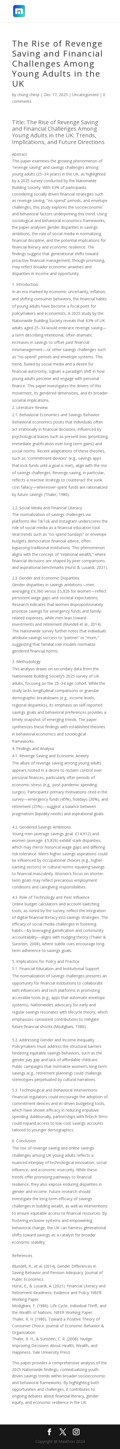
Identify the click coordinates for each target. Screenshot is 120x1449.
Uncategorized (85, 94)
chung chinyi (28, 94)
